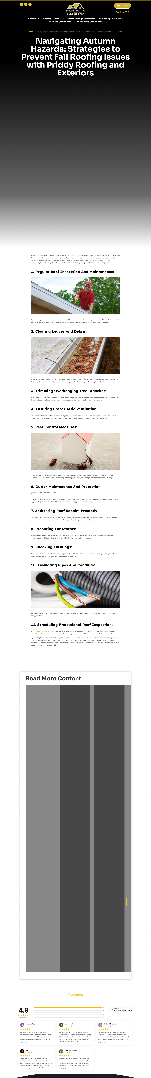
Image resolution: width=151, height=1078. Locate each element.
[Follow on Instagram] (25, 4)
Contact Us (33, 19)
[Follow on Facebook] (21, 4)
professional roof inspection (43, 631)
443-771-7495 (122, 6)
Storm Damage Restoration (81, 19)
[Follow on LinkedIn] (30, 4)
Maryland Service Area (59, 22)
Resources (58, 19)
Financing (46, 19)
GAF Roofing (103, 19)
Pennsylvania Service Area (89, 22)
